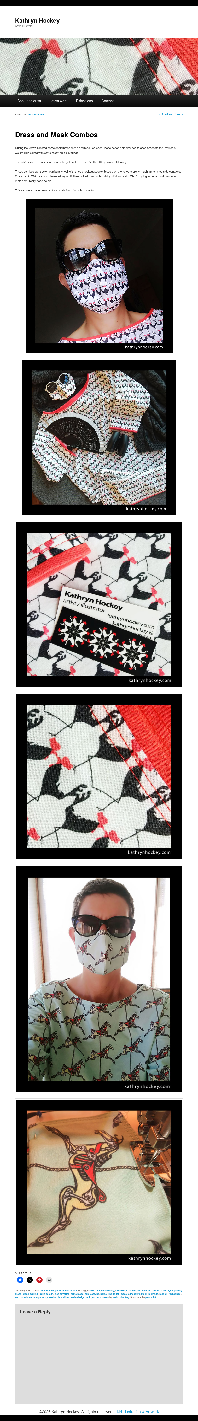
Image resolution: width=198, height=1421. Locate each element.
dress (18, 1293)
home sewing (92, 1293)
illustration (113, 1293)
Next (179, 114)
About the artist (29, 100)
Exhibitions (84, 100)
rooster (163, 1293)
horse (103, 1293)
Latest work (58, 100)
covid (163, 1290)
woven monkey (100, 1297)
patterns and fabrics (66, 1290)
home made (77, 1293)
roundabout (175, 1293)
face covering (61, 1293)
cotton (155, 1290)
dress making (30, 1293)
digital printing (174, 1290)
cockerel (131, 1290)
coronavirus (143, 1290)
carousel (120, 1290)
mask (144, 1293)
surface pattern (37, 1297)
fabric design (46, 1293)
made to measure (130, 1293)
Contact (108, 100)
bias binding (107, 1290)
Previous (165, 114)
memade (153, 1293)
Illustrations (47, 1290)
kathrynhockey (121, 1297)
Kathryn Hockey (37, 20)
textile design (77, 1297)
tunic (88, 1297)
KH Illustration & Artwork (138, 1411)
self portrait (21, 1297)
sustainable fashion (58, 1297)
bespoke (95, 1290)
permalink (150, 1297)
